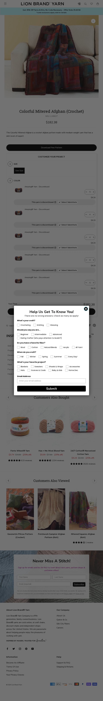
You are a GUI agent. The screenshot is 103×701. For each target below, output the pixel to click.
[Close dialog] (86, 309)
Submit (51, 389)
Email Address (24, 376)
